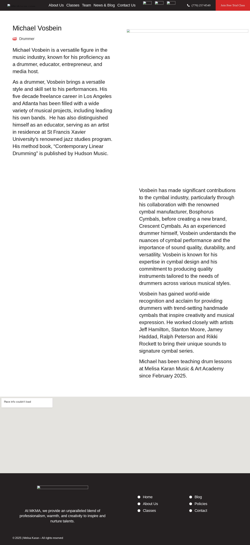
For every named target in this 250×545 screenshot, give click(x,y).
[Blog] (195, 497)
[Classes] (147, 510)
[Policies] (198, 503)
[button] (199, 5)
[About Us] (148, 503)
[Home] (145, 497)
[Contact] (198, 510)
